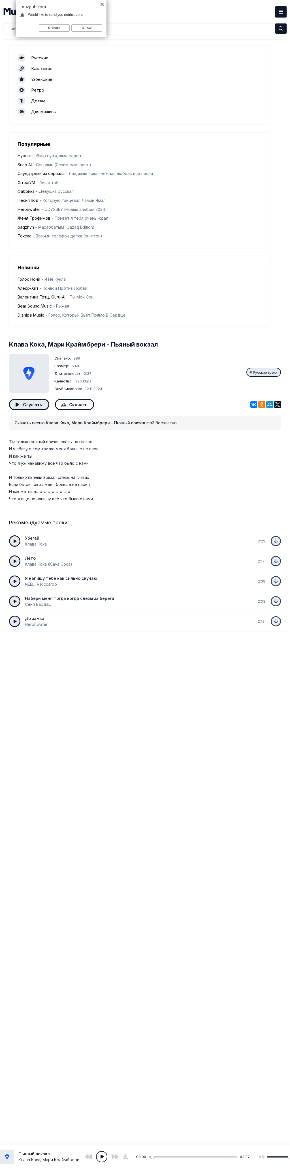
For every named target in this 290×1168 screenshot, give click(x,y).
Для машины (43, 111)
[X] (277, 404)
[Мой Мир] (269, 404)
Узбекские (41, 79)
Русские (39, 57)
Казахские (41, 68)
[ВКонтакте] (253, 404)
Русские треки (265, 372)
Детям (38, 100)
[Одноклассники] (261, 404)
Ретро (37, 90)
